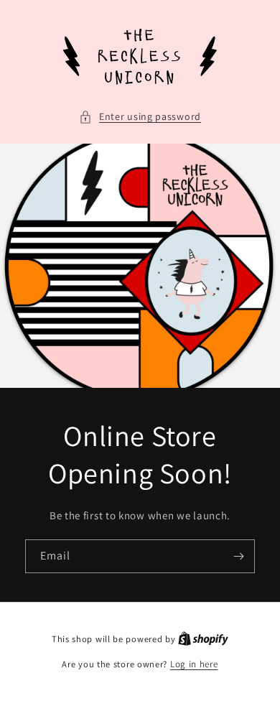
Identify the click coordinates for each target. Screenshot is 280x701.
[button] (140, 117)
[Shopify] (203, 639)
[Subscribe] (238, 556)
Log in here (194, 664)
